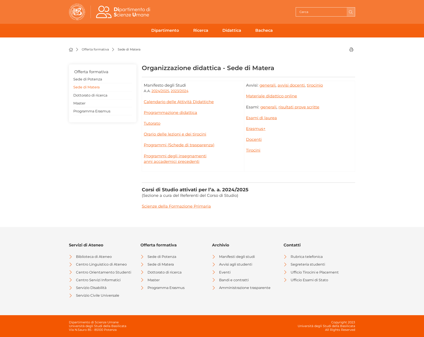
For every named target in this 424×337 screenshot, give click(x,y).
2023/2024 (179, 91)
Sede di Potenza (87, 79)
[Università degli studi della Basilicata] (77, 12)
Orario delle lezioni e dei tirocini (175, 134)
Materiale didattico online (271, 96)
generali (267, 85)
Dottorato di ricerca (90, 95)
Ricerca (200, 30)
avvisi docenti (291, 85)
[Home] (71, 49)
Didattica (231, 30)
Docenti (254, 139)
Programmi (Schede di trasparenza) (179, 145)
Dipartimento (165, 30)
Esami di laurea (261, 117)
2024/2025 (160, 91)
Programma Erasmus (91, 111)
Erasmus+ (255, 128)
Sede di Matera (86, 87)
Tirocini (253, 150)
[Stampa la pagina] (351, 49)
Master (79, 103)
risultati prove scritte (298, 107)
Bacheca (264, 30)
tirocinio (315, 85)
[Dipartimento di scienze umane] (124, 12)
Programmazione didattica (170, 112)
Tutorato (152, 123)
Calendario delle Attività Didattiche (179, 101)
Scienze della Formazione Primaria (176, 206)
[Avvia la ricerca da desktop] (351, 11)
